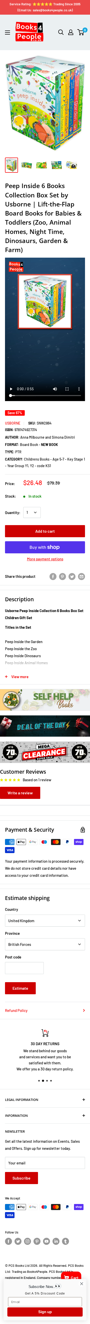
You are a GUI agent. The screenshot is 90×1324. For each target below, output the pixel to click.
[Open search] (61, 32)
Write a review (20, 792)
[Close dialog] (81, 1283)
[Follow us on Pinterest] (37, 1241)
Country (11, 909)
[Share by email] (81, 576)
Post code (13, 957)
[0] (81, 32)
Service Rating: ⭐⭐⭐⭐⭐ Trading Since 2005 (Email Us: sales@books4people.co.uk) (45, 7)
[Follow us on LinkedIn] (56, 1241)
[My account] (70, 32)
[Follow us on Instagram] (27, 1241)
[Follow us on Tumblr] (65, 1241)
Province (12, 933)
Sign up (45, 1312)
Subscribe (21, 1178)
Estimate (20, 988)
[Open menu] (7, 33)
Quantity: (12, 512)
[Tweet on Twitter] (72, 576)
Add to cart (45, 531)
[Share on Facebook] (53, 576)
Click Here (47, 1071)
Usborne (12, 423)
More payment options (45, 559)
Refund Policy (16, 1010)
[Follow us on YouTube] (46, 1241)
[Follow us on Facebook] (8, 1241)
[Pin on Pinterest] (62, 576)
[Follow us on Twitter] (18, 1241)
